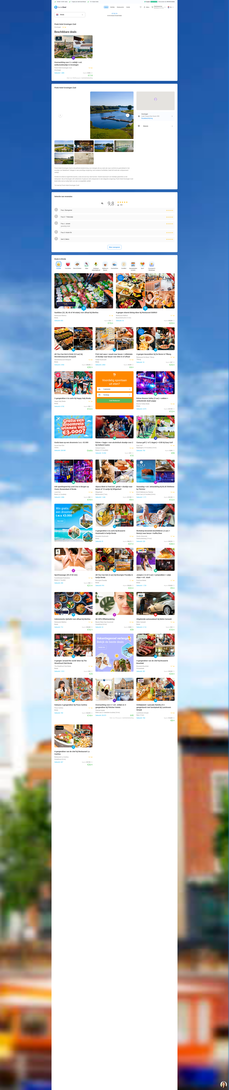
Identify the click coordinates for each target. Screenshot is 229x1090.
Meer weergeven (114, 247)
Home (106, 7)
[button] (60, 115)
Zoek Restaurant (114, 400)
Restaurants (120, 7)
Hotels (128, 7)
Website (155, 126)
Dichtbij (112, 7)
